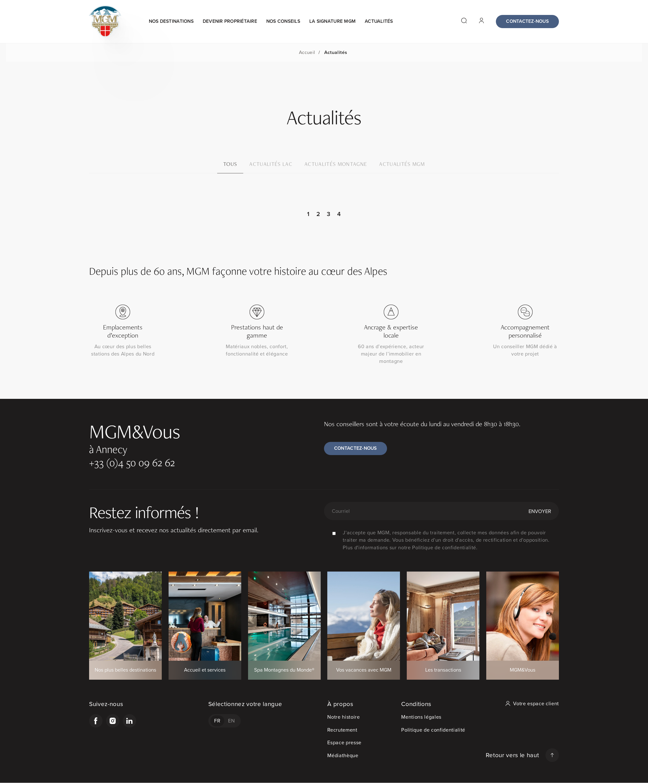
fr (217, 721)
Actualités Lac (270, 164)
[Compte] (482, 21)
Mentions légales (421, 717)
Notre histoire (343, 717)
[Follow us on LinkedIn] (129, 721)
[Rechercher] (465, 21)
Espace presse (344, 742)
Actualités (379, 21)
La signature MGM (332, 21)
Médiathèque (342, 755)
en (231, 721)
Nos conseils (283, 21)
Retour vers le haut (512, 755)
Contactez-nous (527, 21)
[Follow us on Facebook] (96, 721)
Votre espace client (536, 703)
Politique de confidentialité (433, 730)
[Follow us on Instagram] (112, 721)
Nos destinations (171, 21)
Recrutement (342, 730)
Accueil (307, 52)
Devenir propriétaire (230, 21)
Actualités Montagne (336, 164)
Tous (230, 164)
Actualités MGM (402, 164)
